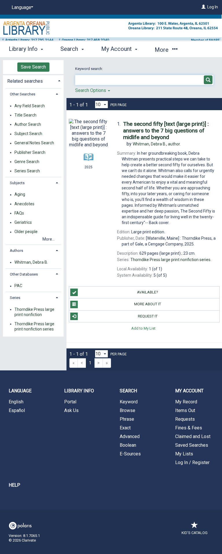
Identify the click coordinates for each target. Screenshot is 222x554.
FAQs (19, 213)
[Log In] (203, 7)
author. (157, 144)
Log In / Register (192, 462)
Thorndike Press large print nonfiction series (34, 326)
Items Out (185, 410)
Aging (19, 194)
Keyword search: (89, 69)
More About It (147, 304)
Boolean (128, 445)
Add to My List (143, 328)
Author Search (27, 124)
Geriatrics (23, 222)
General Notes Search (34, 143)
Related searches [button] (25, 81)
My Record (186, 402)
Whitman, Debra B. (31, 262)
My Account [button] (117, 48)
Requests (185, 419)
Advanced (130, 436)
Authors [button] (16, 250)
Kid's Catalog (195, 533)
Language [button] (20, 391)
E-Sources (130, 454)
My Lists (184, 454)
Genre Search (26, 161)
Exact (125, 428)
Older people (26, 232)
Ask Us (71, 410)
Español (17, 410)
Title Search (25, 115)
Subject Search (28, 134)
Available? (147, 292)
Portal (70, 402)
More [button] (162, 49)
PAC (18, 286)
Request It (148, 316)
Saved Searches (191, 445)
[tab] (33, 80)
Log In (212, 7)
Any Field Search (29, 106)
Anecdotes (24, 204)
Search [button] (69, 48)
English (16, 402)
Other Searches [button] (22, 94)
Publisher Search (29, 152)
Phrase (127, 419)
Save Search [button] (33, 67)
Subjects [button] (17, 183)
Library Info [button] (24, 48)
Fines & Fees (188, 428)
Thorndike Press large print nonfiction (34, 312)
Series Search (27, 171)
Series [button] (15, 298)
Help (14, 485)
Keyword (129, 402)
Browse (127, 410)
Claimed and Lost (192, 436)
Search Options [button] (91, 90)
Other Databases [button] (24, 274)
